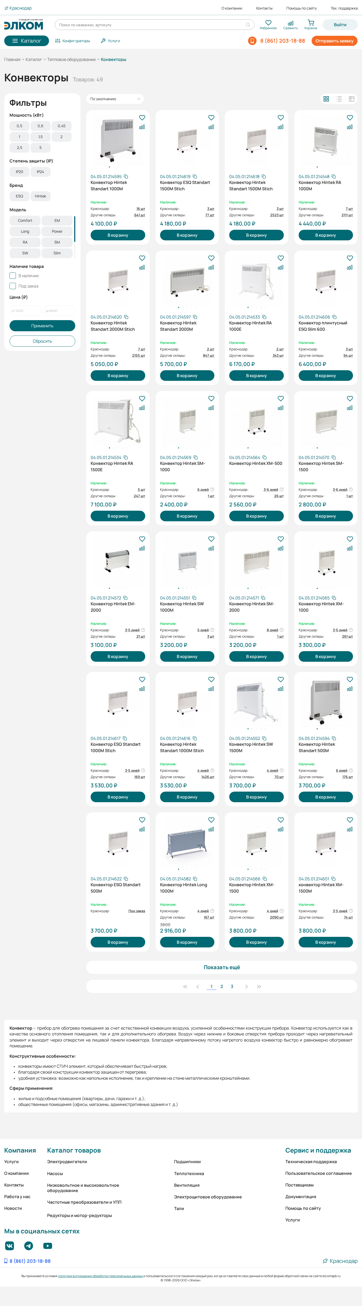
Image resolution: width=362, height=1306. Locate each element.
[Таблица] (351, 99)
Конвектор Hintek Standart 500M (317, 747)
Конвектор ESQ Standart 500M (116, 888)
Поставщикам (299, 1185)
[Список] (339, 99)
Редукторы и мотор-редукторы (79, 1215)
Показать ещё (222, 967)
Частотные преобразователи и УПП (84, 1202)
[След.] (246, 986)
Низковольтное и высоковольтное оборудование (83, 1188)
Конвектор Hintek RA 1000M (320, 185)
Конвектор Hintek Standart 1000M (109, 185)
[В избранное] (142, 117)
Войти (340, 25)
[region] (42, 137)
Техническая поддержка (311, 1161)
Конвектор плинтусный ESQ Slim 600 (323, 326)
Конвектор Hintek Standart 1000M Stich (182, 747)
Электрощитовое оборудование (208, 1196)
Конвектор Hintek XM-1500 (252, 888)
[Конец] (259, 986)
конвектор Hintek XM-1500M (321, 888)
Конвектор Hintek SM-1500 (321, 466)
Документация (300, 1196)
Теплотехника (189, 1173)
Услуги (11, 1161)
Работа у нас (17, 1196)
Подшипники (187, 1161)
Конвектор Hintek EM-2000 (113, 607)
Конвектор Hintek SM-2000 (252, 607)
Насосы (55, 1173)
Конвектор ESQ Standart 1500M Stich (185, 185)
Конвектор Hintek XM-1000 (321, 607)
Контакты (264, 8)
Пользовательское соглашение (318, 1173)
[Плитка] (326, 99)
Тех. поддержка (344, 8)
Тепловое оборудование (71, 59)
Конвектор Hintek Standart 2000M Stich (113, 326)
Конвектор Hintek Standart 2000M (178, 326)
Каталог (34, 59)
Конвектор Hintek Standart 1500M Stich (251, 185)
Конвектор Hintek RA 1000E (250, 326)
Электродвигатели (67, 1161)
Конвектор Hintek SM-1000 (182, 466)
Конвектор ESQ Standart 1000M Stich (116, 747)
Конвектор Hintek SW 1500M (251, 747)
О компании (232, 8)
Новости (13, 1208)
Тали (179, 1208)
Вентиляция (187, 1185)
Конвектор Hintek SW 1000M (182, 607)
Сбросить (42, 341)
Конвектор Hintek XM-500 (255, 463)
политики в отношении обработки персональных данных (100, 1276)
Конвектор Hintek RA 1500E (112, 466)
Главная (12, 59)
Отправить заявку (335, 41)
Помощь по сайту (301, 8)
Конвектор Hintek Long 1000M (183, 888)
